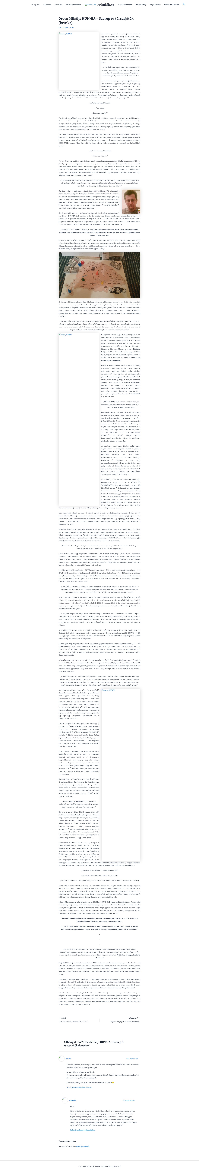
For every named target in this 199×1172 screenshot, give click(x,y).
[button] (184, 4)
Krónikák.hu (105, 4)
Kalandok (47, 4)
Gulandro (72, 1100)
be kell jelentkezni (82, 1146)
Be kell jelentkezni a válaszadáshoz (79, 1087)
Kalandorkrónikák (73, 4)
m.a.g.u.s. (36, 4)
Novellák (58, 4)
